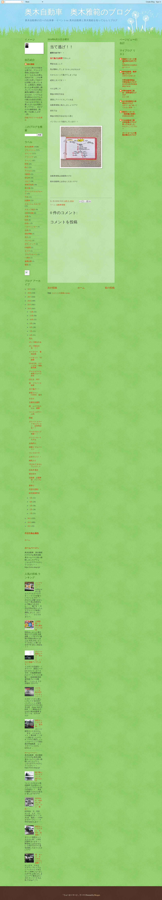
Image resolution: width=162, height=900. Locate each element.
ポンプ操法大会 (35, 342)
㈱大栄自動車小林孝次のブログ (129, 102)
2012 (29, 522)
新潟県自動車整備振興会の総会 (129, 85)
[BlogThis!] (82, 201)
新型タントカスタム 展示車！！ (38, 723)
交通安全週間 (34, 402)
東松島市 (32, 474)
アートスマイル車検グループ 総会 (35, 373)
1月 (31, 513)
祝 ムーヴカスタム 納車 (35, 407)
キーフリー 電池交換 (35, 352)
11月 (32, 315)
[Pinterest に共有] (90, 201)
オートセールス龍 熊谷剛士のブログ (129, 134)
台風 (26, 230)
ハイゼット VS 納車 (36, 358)
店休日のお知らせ (128, 76)
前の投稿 (110, 287)
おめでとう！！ (35, 456)
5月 (31, 498)
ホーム (81, 287)
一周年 (27, 258)
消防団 (27, 174)
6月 (31, 335)
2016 (29, 300)
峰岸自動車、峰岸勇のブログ (129, 72)
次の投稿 (52, 287)
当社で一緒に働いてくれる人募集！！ (129, 106)
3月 (31, 505)
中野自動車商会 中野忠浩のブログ (129, 81)
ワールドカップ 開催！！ (36, 432)
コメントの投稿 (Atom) (61, 293)
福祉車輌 (28, 233)
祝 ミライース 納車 (36, 384)
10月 (32, 319)
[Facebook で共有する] (87, 201)
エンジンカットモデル (35, 438)
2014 (29, 308)
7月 (31, 331)
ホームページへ (32, 547)
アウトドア (29, 157)
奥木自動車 (29, 146)
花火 (26, 237)
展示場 (27, 188)
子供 (26, 197)
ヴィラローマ (34, 453)
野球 (26, 164)
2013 (29, 518)
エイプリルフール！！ (38, 584)
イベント (28, 153)
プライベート (30, 150)
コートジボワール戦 (35, 413)
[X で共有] (85, 201)
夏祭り (31, 485)
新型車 (27, 178)
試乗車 (27, 200)
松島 (26, 220)
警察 (26, 264)
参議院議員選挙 (128, 116)
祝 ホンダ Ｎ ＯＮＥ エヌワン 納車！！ (39, 858)
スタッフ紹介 (30, 209)
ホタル (31, 398)
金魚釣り (32, 443)
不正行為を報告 (32, 533)
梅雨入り (32, 460)
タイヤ (27, 251)
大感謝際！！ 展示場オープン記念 (38, 625)
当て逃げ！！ (34, 389)
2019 (29, 289)
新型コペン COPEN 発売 (35, 393)
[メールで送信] (80, 201)
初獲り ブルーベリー (35, 448)
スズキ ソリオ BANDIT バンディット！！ (38, 692)
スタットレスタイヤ (33, 204)
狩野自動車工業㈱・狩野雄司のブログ (129, 92)
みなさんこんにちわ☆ (129, 127)
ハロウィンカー (31, 226)
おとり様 (125, 97)
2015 (29, 304)
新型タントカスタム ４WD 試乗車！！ (38, 830)
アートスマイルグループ (33, 192)
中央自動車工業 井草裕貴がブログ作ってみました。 (129, 122)
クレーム (28, 240)
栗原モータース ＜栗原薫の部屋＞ (129, 113)
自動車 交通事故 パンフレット (35, 479)
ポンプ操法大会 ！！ (34, 347)
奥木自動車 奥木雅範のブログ (78, 12)
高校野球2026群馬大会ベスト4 (129, 66)
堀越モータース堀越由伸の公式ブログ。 (129, 61)
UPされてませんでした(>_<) (35, 465)
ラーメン (28, 160)
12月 (32, 312)
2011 (29, 526)
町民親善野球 (34, 493)
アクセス (28, 171)
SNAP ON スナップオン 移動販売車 (35, 365)
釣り (26, 167)
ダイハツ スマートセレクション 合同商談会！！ (35, 424)
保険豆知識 (29, 184)
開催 (31, 418)
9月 (31, 323)
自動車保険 (60, 205)
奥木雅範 (30, 64)
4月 (31, 501)
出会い (27, 223)
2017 (29, 297)
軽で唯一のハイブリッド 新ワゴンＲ (38, 776)
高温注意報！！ (35, 489)
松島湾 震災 (33, 470)
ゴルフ (27, 181)
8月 (31, 327)
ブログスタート (31, 254)
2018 (29, 293)
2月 (31, 509)
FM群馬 (28, 247)
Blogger (97, 895)
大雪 (26, 216)
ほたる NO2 (34, 379)
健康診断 (28, 261)
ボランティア (30, 244)
